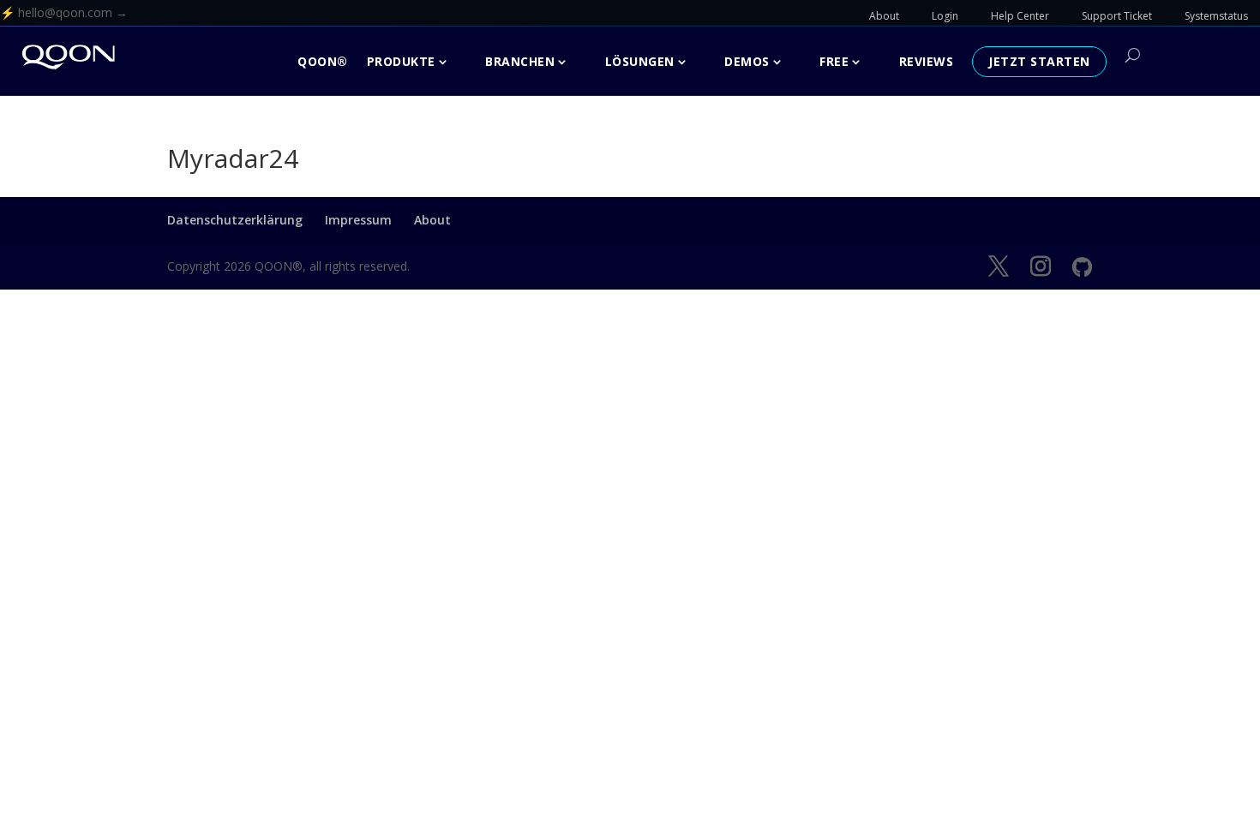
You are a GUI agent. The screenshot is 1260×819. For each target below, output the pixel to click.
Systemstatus (1216, 16)
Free (834, 61)
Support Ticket (1117, 16)
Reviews (926, 61)
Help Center (1020, 16)
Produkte (401, 61)
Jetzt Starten (1039, 61)
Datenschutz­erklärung (235, 220)
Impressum (358, 220)
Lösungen (640, 61)
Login (945, 16)
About (884, 16)
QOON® (322, 61)
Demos (747, 61)
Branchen (520, 61)
